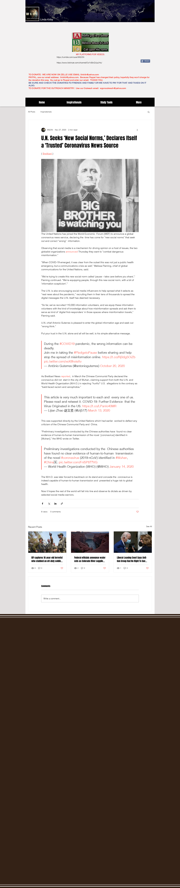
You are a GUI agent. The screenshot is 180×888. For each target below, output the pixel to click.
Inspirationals (46, 112)
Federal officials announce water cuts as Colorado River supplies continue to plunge (89, 559)
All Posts (31, 112)
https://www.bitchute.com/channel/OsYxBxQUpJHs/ (79, 62)
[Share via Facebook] (42, 503)
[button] (148, 112)
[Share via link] (62, 503)
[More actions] (137, 130)
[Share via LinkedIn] (55, 503)
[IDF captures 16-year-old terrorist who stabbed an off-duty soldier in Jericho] (47, 542)
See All (149, 526)
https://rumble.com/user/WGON (70, 57)
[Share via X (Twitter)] (49, 503)
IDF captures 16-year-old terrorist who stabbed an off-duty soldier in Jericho (47, 559)
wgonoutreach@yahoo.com (113, 88)
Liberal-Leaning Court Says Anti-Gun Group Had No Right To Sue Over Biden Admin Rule (132, 559)
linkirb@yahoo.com (90, 74)
